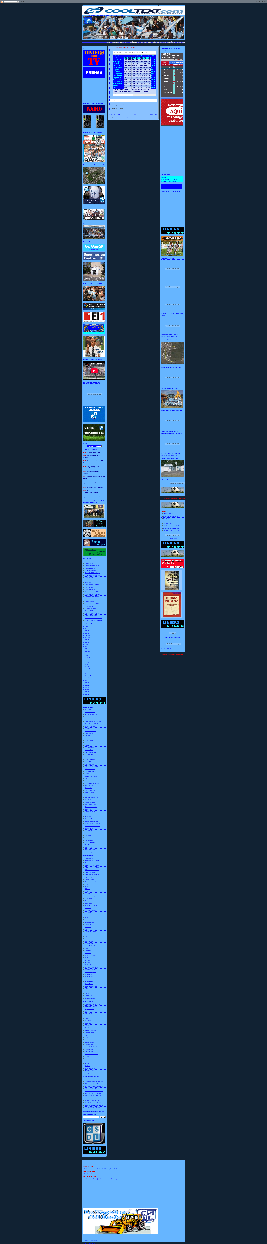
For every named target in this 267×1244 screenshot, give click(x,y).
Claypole (87, 1025)
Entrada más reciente (114, 114)
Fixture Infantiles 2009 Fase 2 (92, 584)
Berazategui (88, 862)
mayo (86, 668)
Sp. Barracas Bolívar (90, 1068)
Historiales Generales (90, 608)
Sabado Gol (88, 814)
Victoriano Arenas (89, 1070)
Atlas (86, 1011)
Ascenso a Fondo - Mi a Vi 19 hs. (93, 1079)
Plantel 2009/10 (89, 587)
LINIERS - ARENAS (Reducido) (171, 516)
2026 (86, 626)
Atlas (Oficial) (88, 1013)
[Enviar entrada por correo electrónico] (114, 100)
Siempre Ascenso (89, 828)
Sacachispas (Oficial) (90, 955)
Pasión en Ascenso (90, 790)
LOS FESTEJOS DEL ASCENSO (169, 334)
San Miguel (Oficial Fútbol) (91, 967)
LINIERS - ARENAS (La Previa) (171, 528)
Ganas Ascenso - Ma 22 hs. (92, 1088)
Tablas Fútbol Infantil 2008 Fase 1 (93, 618)
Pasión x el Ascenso (90, 792)
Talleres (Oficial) (89, 995)
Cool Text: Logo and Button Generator (98, 15)
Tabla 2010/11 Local (90, 568)
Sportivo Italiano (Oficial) (91, 986)
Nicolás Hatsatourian (166, 336)
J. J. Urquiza (88, 924)
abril (86, 671)
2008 (86, 694)
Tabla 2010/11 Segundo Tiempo (93, 575)
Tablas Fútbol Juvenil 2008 (91, 615)
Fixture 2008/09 (89, 606)
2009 (86, 692)
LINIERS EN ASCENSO (90, 17)
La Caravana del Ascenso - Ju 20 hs (94, 1091)
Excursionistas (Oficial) (91, 905)
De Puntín (87, 728)
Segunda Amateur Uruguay (92, 821)
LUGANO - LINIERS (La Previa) (171, 525)
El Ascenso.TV (88, 735)
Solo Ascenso (88, 830)
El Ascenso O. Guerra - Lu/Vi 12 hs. (94, 1081)
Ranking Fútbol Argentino (91, 797)
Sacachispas (88, 953)
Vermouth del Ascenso (90, 849)
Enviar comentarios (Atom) (123, 117)
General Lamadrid (89, 922)
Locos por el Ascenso (90, 780)
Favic (180, 313)
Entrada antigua (153, 114)
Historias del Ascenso (90, 759)
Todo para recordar (90, 842)
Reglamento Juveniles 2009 (92, 591)
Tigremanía (88, 835)
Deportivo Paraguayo (90, 1030)
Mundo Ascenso (89, 785)
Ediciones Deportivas (90, 731)
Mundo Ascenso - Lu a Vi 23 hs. (93, 1093)
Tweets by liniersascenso (167, 50)
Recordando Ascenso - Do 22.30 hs (94, 1102)
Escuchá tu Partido (89, 740)
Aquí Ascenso (88, 709)
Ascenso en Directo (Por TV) (92, 714)
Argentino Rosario (89, 1009)
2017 (86, 646)
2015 (86, 651)
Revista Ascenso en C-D (91, 807)
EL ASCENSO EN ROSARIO (168, 313)
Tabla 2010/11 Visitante (90, 570)
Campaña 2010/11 (89, 563)
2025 (86, 628)
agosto (86, 662)
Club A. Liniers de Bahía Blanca (93, 723)
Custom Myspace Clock (172, 637)
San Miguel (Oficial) (90, 969)
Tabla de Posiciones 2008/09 (92, 599)
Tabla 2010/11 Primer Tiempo (92, 573)
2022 (86, 635)
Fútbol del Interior (89, 747)
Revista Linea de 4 (89, 809)
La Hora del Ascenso (90, 769)
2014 (86, 680)
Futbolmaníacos (89, 750)
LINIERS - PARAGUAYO (169, 523)
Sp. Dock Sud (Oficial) (90, 972)
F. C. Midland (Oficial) (90, 910)
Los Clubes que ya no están (92, 783)
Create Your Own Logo (116, 15)
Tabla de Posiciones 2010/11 (92, 565)
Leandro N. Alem (89, 941)
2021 (86, 637)
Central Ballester (89, 1020)
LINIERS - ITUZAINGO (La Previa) (172, 530)
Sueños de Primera (90, 833)
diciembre (87, 653)
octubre (87, 657)
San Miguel (87, 957)
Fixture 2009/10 (89, 582)
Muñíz (86, 1058)
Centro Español (89, 1023)
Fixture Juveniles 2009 (90, 589)
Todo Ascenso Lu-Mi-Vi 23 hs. (92, 1107)
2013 (86, 683)
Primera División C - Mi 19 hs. (92, 1100)
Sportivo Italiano (89, 979)
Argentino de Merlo (89, 858)
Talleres (87, 988)
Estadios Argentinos (90, 742)
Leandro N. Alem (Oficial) (91, 945)
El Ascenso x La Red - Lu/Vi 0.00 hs (94, 1086)
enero (86, 677)
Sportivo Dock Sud (89, 974)
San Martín (87, 1063)
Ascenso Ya (88, 719)
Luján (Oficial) (88, 950)
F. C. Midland (88, 908)
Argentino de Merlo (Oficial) (92, 860)
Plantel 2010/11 (89, 580)
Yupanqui (87, 1073)
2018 (86, 644)
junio (86, 666)
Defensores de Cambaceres (92, 865)
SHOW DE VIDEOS (168, 513)
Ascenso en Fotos (89, 716)
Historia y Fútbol (89, 754)
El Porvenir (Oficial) (90, 896)
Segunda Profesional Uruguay (92, 823)
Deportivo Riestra (89, 1032)
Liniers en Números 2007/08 (92, 613)
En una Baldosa (89, 738)
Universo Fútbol (89, 847)
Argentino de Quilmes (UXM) (92, 1006)
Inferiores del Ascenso (90, 764)
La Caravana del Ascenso (91, 766)
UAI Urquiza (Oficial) (90, 998)
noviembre (87, 655)
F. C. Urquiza (88, 912)
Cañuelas (87, 1016)
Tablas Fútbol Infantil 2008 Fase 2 (93, 620)
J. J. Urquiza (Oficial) (90, 931)
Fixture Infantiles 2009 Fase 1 (92, 594)
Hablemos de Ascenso (90, 752)
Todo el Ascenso (89, 840)
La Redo (87, 773)
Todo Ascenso (88, 837)
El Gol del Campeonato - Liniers (169, 453)
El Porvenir (87, 884)
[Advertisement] (93, 90)
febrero (87, 675)
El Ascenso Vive (89, 733)
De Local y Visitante (90, 726)
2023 (86, 633)
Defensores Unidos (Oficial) (92, 874)
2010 (86, 689)
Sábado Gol (88, 816)
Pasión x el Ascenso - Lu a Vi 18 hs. (94, 1098)
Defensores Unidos (90, 872)
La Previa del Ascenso (90, 771)
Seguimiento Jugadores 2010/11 (93, 561)
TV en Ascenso (89, 844)
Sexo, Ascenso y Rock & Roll (92, 826)
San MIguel (88, 964)
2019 (86, 642)
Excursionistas (88, 898)
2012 (86, 685)
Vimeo (163, 315)
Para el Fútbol (88, 788)
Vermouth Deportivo (90, 852)
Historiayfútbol (88, 761)
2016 (86, 648)
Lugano (87, 1056)
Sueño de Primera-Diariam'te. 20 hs (94, 1105)
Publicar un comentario (117, 108)
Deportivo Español (89, 877)
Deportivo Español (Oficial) (91, 881)
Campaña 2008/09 (89, 601)
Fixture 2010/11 (89, 577)
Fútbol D (87, 745)
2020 (86, 639)
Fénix (86, 917)
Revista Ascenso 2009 (90, 804)
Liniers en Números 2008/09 (92, 603)
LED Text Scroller (173, 538)
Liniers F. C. (88, 778)
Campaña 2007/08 (89, 610)
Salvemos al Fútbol (89, 818)
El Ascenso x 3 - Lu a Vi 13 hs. (92, 1083)
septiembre (88, 659)
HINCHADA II (166, 518)
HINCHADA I (166, 521)
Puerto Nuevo (88, 1061)
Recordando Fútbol (90, 802)
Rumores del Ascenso (90, 811)
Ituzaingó (87, 1037)
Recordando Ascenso (90, 799)
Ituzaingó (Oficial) (89, 1042)
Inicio (135, 114)
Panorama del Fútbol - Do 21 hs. (93, 1095)
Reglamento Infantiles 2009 (92, 596)
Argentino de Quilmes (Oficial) (92, 1004)
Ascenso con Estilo (90, 712)
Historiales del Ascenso (91, 757)
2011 (86, 687)
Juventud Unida (89, 1044)
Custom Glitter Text (166, 648)
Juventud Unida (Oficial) (91, 1046)
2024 (86, 631)
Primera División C (89, 795)
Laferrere (87, 934)
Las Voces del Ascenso (91, 776)
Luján (86, 948)
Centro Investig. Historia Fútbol (93, 721)
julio (86, 664)
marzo (86, 673)
